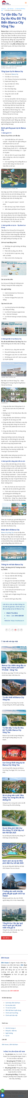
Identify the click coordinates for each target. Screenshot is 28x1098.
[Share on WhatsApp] (6, 629)
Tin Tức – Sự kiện (7, 1093)
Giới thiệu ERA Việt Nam (13, 1003)
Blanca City (15, 74)
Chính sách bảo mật (11, 1015)
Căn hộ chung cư (11, 1028)
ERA (22, 965)
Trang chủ (3, 8)
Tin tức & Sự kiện (11, 1008)
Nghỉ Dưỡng (9, 1033)
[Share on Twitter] (12, 629)
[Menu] (26, 3)
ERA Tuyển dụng (17, 1093)
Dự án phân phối (10, 1005)
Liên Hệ (24, 1093)
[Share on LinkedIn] (21, 629)
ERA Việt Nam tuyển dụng (13, 1010)
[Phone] (2, 1091)
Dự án (20, 1092)
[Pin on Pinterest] (18, 629)
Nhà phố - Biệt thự (11, 1031)
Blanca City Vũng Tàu (7, 532)
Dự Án (7, 1036)
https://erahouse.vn (17, 621)
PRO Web (21, 1096)
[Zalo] (2, 1095)
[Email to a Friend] (15, 629)
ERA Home (5, 1044)
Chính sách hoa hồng (12, 1013)
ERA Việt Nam (10, 8)
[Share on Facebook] (9, 629)
